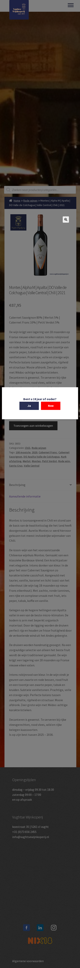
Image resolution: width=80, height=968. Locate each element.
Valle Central (31, 465)
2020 (34, 452)
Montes (36, 461)
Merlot (26, 461)
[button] (66, 219)
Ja (29, 406)
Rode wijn (64, 461)
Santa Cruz (16, 465)
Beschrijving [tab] (17, 485)
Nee (51, 406)
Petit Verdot (49, 461)
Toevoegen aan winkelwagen (33, 426)
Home (17, 200)
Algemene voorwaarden (28, 961)
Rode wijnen (30, 200)
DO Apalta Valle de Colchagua (41, 456)
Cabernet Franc (48, 452)
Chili (27, 448)
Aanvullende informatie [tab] (25, 496)
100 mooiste (23, 452)
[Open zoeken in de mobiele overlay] (40, 190)
